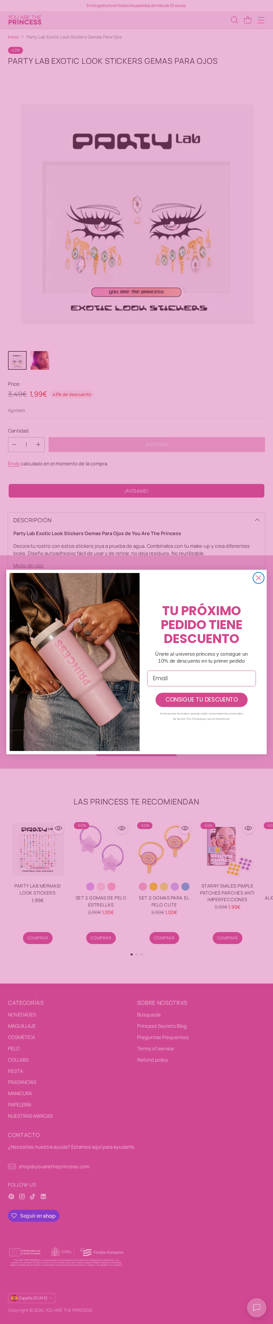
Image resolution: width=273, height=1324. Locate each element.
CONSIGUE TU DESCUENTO (201, 700)
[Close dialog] (258, 577)
